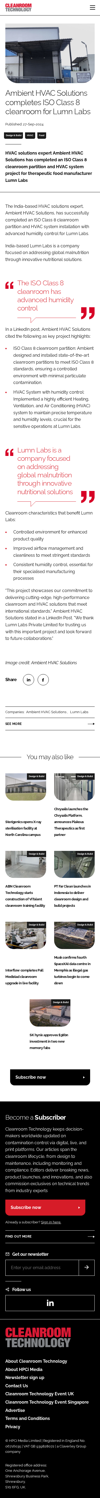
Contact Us (16, 1385)
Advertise (15, 1410)
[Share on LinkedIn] (28, 679)
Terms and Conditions (27, 1418)
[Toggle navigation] (93, 7)
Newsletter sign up (24, 1377)
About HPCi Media (23, 1369)
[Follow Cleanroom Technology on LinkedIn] (50, 1304)
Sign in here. (51, 1222)
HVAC (30, 135)
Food (41, 135)
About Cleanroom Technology (36, 1361)
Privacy (12, 1426)
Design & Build (13, 135)
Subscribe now (30, 1077)
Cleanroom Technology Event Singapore (47, 1402)
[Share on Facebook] (43, 679)
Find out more (18, 1236)
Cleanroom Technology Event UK (39, 1393)
